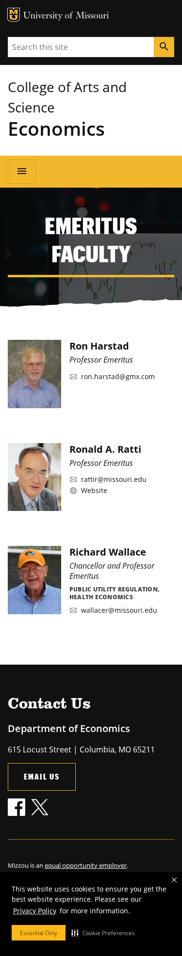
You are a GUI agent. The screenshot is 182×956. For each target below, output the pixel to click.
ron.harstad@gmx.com (118, 376)
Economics (56, 128)
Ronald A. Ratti (105, 449)
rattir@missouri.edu (114, 479)
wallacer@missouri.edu (119, 610)
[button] (103, 932)
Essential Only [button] (38, 933)
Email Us (42, 776)
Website (94, 490)
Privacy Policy (34, 910)
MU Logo (13, 15)
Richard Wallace (107, 551)
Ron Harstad (99, 345)
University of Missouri (66, 16)
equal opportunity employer (86, 865)
